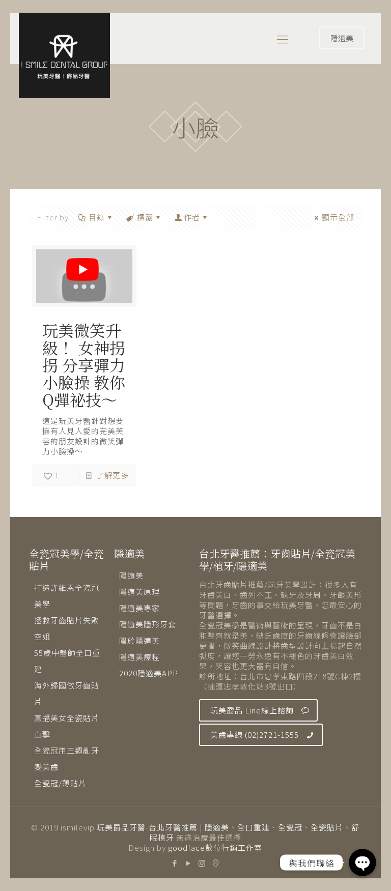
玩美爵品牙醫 (121, 827)
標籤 (145, 217)
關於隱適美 (139, 640)
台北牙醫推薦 (173, 827)
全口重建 (253, 827)
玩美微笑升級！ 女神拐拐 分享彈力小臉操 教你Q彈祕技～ (83, 365)
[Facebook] (175, 862)
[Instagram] (202, 862)
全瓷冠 (290, 827)
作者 (192, 217)
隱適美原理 (139, 591)
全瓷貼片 (327, 827)
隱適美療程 (139, 656)
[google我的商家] (216, 862)
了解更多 (112, 475)
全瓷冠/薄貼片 (60, 783)
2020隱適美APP (148, 673)
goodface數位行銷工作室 (215, 847)
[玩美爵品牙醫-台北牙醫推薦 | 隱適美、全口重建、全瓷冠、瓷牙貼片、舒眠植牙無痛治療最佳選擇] (64, 55)
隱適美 (341, 38)
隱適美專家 (139, 607)
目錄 (97, 217)
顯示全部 (338, 217)
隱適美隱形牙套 (147, 624)
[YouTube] (188, 862)
